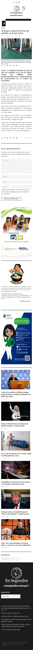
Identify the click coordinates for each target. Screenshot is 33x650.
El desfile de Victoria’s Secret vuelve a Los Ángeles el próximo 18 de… (16, 483)
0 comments (29, 137)
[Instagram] (19, 2)
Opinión (13, 644)
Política (4, 642)
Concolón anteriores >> (26, 301)
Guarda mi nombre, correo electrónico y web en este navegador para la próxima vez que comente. (15, 192)
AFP (2, 35)
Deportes (25, 642)
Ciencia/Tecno (6, 644)
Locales (15, 642)
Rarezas (22, 644)
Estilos (17, 644)
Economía (10, 642)
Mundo (3, 28)
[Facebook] (14, 2)
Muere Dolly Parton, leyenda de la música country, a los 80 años (14, 425)
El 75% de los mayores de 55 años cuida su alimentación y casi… (16, 454)
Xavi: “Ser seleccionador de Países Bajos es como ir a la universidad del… (16, 544)
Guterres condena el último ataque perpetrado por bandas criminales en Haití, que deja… (16, 394)
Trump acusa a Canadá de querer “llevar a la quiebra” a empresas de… (15, 513)
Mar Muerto (17, 35)
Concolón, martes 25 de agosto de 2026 (12, 294)
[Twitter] (16, 2)
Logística (5, 645)
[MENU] (4, 23)
